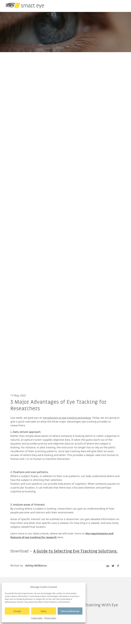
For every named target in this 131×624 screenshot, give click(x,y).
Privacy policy (50, 618)
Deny (43, 611)
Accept (17, 611)
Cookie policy (37, 618)
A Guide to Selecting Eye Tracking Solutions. (75, 551)
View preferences (70, 611)
